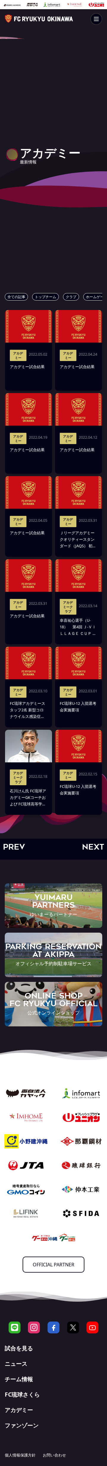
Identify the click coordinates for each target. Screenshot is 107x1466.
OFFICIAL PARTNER (53, 1264)
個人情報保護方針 (20, 1455)
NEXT (93, 846)
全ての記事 (16, 296)
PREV (14, 846)
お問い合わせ (54, 1455)
